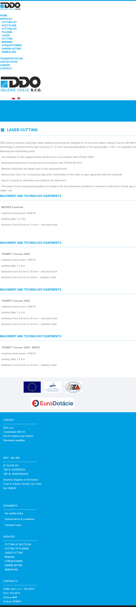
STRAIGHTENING (12, 45)
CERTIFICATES (9, 61)
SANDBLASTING (11, 48)
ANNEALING (9, 51)
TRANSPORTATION (11, 58)
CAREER (5, 65)
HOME (3, 15)
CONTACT (6, 68)
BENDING (7, 42)
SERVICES (6, 18)
